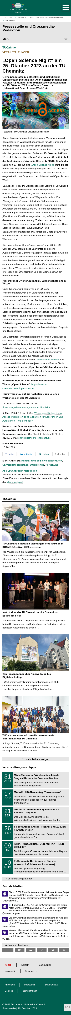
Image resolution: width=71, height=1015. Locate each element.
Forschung (51, 464)
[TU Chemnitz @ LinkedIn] (31, 950)
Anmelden (10, 985)
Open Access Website (47, 359)
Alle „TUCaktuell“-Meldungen (19, 470)
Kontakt (25, 965)
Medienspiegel (15, 482)
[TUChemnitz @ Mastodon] (53, 950)
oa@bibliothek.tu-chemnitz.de (34, 437)
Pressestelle (9, 1008)
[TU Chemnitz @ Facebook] (7, 950)
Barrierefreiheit (30, 991)
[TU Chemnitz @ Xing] (42, 950)
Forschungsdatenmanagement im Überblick (26, 407)
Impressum (30, 985)
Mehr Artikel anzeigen (37, 759)
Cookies (9, 991)
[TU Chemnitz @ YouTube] (64, 950)
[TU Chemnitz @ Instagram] (19, 950)
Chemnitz (30, 971)
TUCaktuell (9, 47)
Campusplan (45, 965)
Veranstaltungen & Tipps (19, 767)
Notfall (8, 965)
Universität (10, 971)
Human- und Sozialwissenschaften (41, 460)
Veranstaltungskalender (20, 878)
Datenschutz (51, 985)
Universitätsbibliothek (15, 464)
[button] (62, 8)
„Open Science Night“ (42, 164)
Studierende (37, 464)
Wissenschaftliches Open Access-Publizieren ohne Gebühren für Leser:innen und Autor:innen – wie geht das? (32, 417)
